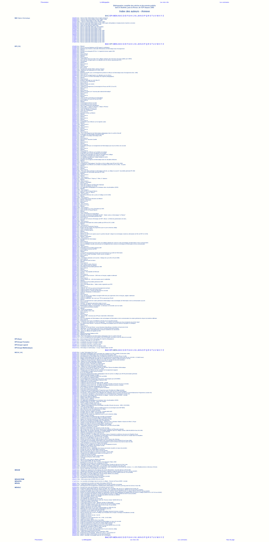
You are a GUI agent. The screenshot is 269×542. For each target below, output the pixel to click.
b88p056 (74, 249)
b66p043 (74, 163)
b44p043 (74, 74)
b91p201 (74, 265)
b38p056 (74, 51)
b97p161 (74, 290)
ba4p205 (74, 334)
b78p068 (74, 210)
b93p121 (74, 271)
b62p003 (74, 140)
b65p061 (74, 513)
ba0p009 (74, 309)
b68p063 (74, 34)
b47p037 (74, 359)
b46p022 (74, 82)
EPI (111, 16)
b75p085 (74, 42)
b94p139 (74, 275)
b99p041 (74, 302)
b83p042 (74, 530)
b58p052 (74, 378)
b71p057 (74, 36)
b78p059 (74, 208)
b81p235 (74, 222)
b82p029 (74, 225)
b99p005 (74, 299)
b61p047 (74, 510)
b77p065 (74, 476)
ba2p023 (74, 318)
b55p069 (74, 344)
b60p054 (74, 134)
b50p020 (74, 92)
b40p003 (74, 55)
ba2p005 (74, 317)
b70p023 (74, 177)
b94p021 (74, 434)
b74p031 (74, 193)
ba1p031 (74, 314)
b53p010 (74, 105)
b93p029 (74, 270)
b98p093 (74, 295)
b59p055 (74, 380)
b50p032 (74, 496)
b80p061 (74, 217)
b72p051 (74, 184)
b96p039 (74, 444)
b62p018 (74, 142)
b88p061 (74, 250)
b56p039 (74, 28)
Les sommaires (224, 2)
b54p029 (74, 115)
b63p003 (74, 143)
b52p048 (74, 367)
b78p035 (74, 407)
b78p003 (74, 206)
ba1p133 (74, 315)
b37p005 (74, 47)
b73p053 (74, 39)
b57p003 (74, 123)
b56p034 (74, 372)
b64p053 (74, 390)
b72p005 (74, 182)
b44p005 (74, 72)
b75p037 (74, 197)
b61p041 (74, 381)
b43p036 (74, 19)
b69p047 (74, 516)
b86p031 (74, 241)
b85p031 (74, 237)
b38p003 (74, 50)
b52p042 (74, 24)
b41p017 (74, 58)
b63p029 (74, 144)
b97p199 (74, 291)
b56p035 (74, 373)
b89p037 (74, 254)
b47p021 (74, 85)
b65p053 (74, 155)
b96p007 (74, 281)
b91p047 (74, 262)
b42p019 (74, 63)
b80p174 (74, 218)
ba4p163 (74, 468)
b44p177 (74, 76)
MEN (115, 16)
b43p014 (74, 66)
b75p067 (74, 475)
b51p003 (74, 94)
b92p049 (74, 430)
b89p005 (74, 251)
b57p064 (74, 29)
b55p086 (74, 505)
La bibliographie (104, 2)
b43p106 (74, 67)
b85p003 (74, 236)
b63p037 (74, 383)
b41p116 (74, 60)
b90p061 (74, 259)
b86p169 (74, 244)
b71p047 (74, 397)
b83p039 (74, 415)
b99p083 (74, 303)
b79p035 (74, 410)
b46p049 (74, 485)
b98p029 (74, 451)
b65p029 (74, 150)
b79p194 (74, 215)
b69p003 (74, 173)
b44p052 (74, 357)
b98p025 (74, 450)
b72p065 (74, 38)
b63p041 (74, 385)
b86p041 (74, 479)
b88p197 (74, 421)
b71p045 (74, 396)
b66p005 (74, 160)
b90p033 (74, 424)
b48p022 (74, 86)
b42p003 (74, 62)
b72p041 (74, 183)
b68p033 (74, 169)
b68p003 (74, 168)
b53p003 (74, 101)
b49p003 (74, 89)
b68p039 (74, 171)
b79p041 (74, 523)
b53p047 (74, 111)
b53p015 (74, 108)
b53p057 (74, 113)
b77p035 (74, 203)
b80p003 (74, 216)
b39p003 (74, 52)
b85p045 (74, 416)
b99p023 (74, 455)
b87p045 (74, 417)
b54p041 (74, 501)
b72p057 (74, 186)
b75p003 (74, 196)
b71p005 (74, 179)
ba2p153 (74, 323)
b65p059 (74, 157)
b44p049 (74, 356)
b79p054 (74, 527)
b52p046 (74, 497)
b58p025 (74, 126)
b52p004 (74, 97)
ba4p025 (74, 467)
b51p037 (74, 95)
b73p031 (74, 189)
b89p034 (74, 422)
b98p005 (74, 293)
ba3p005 (74, 324)
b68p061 (74, 172)
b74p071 (74, 40)
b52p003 (74, 96)
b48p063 (74, 361)
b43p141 (74, 68)
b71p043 (74, 395)
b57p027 (74, 124)
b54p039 (74, 500)
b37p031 (74, 353)
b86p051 (74, 532)
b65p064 (74, 158)
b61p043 (74, 508)
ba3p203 (74, 331)
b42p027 (74, 483)
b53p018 (74, 110)
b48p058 (74, 493)
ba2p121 (74, 320)
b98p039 (74, 454)
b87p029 (74, 246)
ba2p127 (74, 322)
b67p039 (74, 33)
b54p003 (74, 114)
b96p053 (74, 283)
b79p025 (74, 212)
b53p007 (74, 103)
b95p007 (74, 276)
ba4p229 (74, 337)
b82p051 (74, 228)
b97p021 (74, 449)
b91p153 (74, 264)
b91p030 (74, 428)
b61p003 (74, 137)
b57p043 (74, 341)
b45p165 (74, 80)
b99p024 (74, 456)
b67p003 (74, 165)
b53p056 (74, 368)
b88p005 (74, 247)
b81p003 (74, 220)
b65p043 (74, 153)
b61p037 (74, 139)
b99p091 (74, 304)
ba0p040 (74, 460)
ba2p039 (74, 319)
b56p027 (74, 120)
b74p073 (74, 517)
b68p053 (74, 392)
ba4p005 (74, 332)
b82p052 (74, 230)
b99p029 (74, 300)
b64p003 (74, 147)
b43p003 (74, 65)
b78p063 (74, 522)
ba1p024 (74, 463)
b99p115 (74, 305)
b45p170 (74, 81)
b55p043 (74, 118)
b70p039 (74, 178)
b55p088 (74, 26)
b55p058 (74, 371)
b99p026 (74, 458)
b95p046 (74, 443)
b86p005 (74, 240)
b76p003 (74, 200)
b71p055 (74, 399)
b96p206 (74, 446)
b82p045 (74, 227)
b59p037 (74, 129)
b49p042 (74, 362)
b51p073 (74, 366)
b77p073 (74, 205)
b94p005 (74, 273)
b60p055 (74, 135)
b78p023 (74, 207)
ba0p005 (74, 308)
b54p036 (74, 370)
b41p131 (74, 61)
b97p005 (74, 285)
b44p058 (74, 20)
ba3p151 (74, 327)
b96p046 (74, 445)
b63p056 (74, 386)
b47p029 (74, 487)
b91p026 (74, 535)
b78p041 (74, 520)
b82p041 (74, 226)
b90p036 (74, 257)
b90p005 (74, 256)
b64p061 (74, 31)
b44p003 (74, 71)
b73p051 (74, 191)
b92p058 (74, 268)
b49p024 (74, 90)
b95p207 (74, 279)
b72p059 (74, 187)
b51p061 (74, 365)
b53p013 (74, 106)
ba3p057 (74, 325)
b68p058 (74, 394)
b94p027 (74, 435)
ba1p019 (74, 462)
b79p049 (74, 412)
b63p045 (74, 473)
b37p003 (74, 46)
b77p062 (74, 406)
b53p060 (74, 498)
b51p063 (74, 23)
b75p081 (74, 518)
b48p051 (74, 489)
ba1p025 (74, 464)
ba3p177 (74, 328)
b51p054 (74, 472)
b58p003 (74, 125)
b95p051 (74, 278)
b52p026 (74, 100)
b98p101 (74, 297)
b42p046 (74, 18)
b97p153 (74, 289)
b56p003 (74, 119)
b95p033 (74, 440)
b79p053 (74, 213)
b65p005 (74, 149)
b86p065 (74, 242)
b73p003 (74, 188)
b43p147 (74, 70)
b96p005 (74, 280)
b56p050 (74, 121)
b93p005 (74, 269)
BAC (107, 44)
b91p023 (74, 426)
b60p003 (74, 130)
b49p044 (74, 363)
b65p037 (74, 152)
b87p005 (74, 245)
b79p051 (74, 525)
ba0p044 (74, 312)
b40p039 (74, 354)
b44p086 (74, 75)
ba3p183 (74, 329)
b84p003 (74, 234)
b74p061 (74, 194)
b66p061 (74, 515)
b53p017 (74, 109)
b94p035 (74, 436)
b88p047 (74, 420)
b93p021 (74, 431)
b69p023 (74, 174)
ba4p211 (74, 343)
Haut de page (230, 540)
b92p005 (74, 266)
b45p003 (74, 77)
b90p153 (74, 260)
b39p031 (74, 53)
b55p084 (74, 503)
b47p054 (74, 21)
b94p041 (74, 274)
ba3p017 (74, 465)
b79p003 (74, 211)
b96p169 (74, 284)
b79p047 (74, 411)
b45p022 (74, 79)
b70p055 (74, 35)
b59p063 (74, 30)
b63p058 (74, 387)
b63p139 (74, 347)
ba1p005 (74, 313)
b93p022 (74, 433)
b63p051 (74, 145)
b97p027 (74, 286)
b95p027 (74, 439)
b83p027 (74, 232)
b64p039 (74, 148)
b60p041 (74, 133)
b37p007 (74, 48)
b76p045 (74, 201)
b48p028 (74, 87)
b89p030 (74, 252)
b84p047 (74, 235)
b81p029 (74, 221)
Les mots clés (164, 2)
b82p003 (74, 223)
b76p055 (74, 404)
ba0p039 (74, 310)
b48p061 (74, 471)
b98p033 (74, 453)
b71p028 (74, 181)
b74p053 (74, 401)
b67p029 (74, 391)
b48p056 (74, 492)
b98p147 (74, 298)
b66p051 (74, 164)
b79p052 (74, 526)
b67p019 (74, 167)
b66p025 (74, 162)
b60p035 (74, 131)
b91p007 (74, 261)
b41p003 (74, 56)
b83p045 (74, 531)
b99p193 (74, 307)
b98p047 (74, 294)
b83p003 (74, 231)
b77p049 (74, 405)
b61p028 (74, 138)
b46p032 (74, 484)
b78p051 (74, 409)
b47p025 (74, 470)
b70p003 (74, 176)
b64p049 (74, 388)
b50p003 (74, 91)
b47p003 (74, 84)
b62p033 (74, 382)
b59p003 (74, 128)
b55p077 (74, 502)
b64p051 (74, 512)
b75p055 (74, 402)
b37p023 (74, 352)
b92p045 (74, 429)
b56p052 (74, 375)
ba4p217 (74, 336)
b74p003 (74, 192)
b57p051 (74, 376)
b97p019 (74, 448)
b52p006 (74, 99)
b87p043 (74, 534)
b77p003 (74, 202)
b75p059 (74, 198)
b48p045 (74, 488)
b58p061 (74, 507)
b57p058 (74, 506)
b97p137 (74, 288)
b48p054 (74, 491)
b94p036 (74, 438)
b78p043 (74, 521)
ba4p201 (74, 333)
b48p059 (74, 494)
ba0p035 (74, 459)
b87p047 (74, 419)
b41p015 (74, 57)
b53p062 (74, 25)
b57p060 (74, 377)
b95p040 (74, 441)
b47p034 (74, 358)
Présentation (44, 2)
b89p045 (74, 255)
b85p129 (74, 239)
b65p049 (74, 154)
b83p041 (74, 477)
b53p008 (74, 104)
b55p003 (74, 116)
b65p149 (74, 159)
